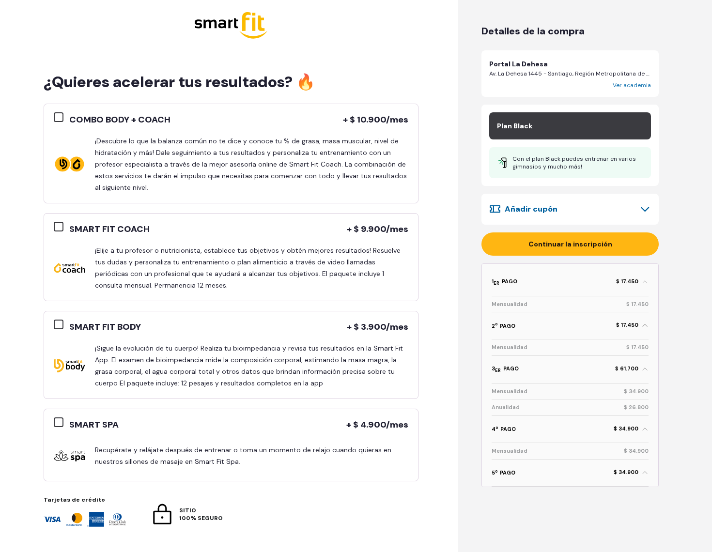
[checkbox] (61, 118)
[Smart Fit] (231, 26)
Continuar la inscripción (570, 244)
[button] (570, 73)
